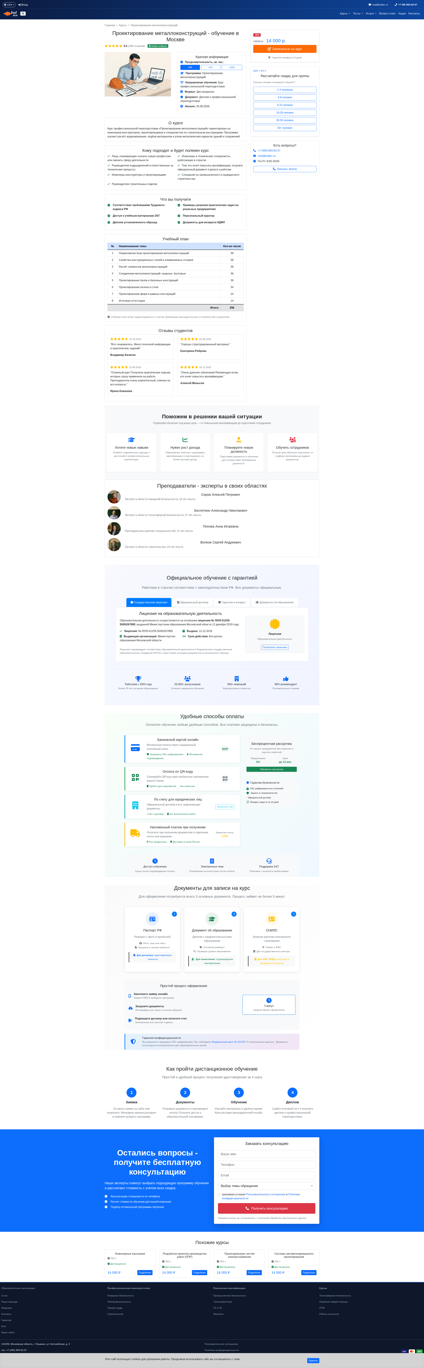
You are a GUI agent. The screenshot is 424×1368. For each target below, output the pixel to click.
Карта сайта (7, 1332)
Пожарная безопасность (120, 1295)
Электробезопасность (119, 1301)
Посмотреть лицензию (275, 647)
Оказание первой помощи (333, 1301)
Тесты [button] (357, 13)
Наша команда (9, 1301)
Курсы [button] (344, 13)
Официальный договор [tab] (194, 602)
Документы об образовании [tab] (277, 602)
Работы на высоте (329, 1314)
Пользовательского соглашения (265, 1194)
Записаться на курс (287, 49)
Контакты (414, 13)
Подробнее (145, 1272)
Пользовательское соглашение (221, 1344)
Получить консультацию (269, 1208)
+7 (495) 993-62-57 (269, 150)
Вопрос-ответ (387, 13)
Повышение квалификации (229, 1288)
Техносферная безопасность (335, 1295)
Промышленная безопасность (229, 1295)
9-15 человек (285, 105)
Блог (3, 1326)
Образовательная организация (18, 1288)
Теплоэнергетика (222, 1301)
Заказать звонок (287, 169)
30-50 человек (284, 120)
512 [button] (211, 67)
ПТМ (321, 1308)
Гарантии (6, 1320)
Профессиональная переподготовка (128, 1288)
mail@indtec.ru (267, 155)
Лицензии (6, 1308)
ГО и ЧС (217, 1308)
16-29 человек (284, 112)
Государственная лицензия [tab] (150, 602)
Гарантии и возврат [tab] (234, 602)
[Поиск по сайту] (23, 14)
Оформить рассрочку (271, 769)
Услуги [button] (370, 13)
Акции (402, 13)
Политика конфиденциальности (222, 1350)
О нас (4, 1295)
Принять (313, 1360)
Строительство (115, 1314)
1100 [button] (232, 67)
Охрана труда (114, 1308)
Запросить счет (225, 806)
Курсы (123, 25)
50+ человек (284, 127)
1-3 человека (285, 89)
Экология (218, 1314)
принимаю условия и (261, 1196)
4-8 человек (285, 97)
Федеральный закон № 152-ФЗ (228, 1042)
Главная (110, 25)
